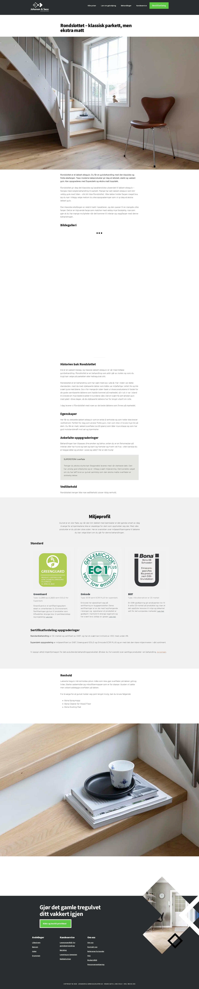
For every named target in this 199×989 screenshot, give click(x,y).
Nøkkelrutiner (65, 959)
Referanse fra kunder (95, 951)
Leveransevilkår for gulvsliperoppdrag (67, 944)
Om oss (90, 942)
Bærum (35, 947)
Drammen (36, 956)
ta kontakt (161, 652)
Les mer (49, 617)
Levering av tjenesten (68, 954)
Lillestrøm (36, 942)
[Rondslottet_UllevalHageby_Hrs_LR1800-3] (119, 295)
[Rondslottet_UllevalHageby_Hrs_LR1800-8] (80, 256)
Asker (34, 951)
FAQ (89, 956)
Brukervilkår (92, 960)
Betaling (63, 950)
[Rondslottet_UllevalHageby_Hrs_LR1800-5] (80, 295)
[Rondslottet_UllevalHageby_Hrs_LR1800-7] (119, 256)
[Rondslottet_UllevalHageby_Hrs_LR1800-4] (80, 334)
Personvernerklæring (95, 964)
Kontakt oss (92, 947)
